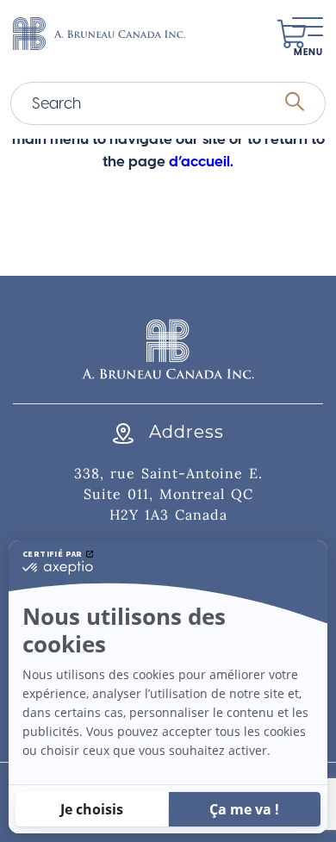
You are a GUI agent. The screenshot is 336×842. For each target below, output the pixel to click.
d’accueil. (201, 161)
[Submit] (294, 103)
